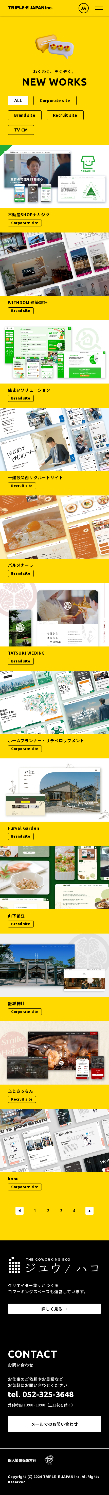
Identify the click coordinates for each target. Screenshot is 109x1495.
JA (83, 8)
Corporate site (55, 100)
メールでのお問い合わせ (54, 1424)
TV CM (21, 130)
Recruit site (65, 115)
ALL (18, 100)
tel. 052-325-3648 (41, 1394)
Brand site (24, 115)
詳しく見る (52, 1309)
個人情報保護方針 (22, 1460)
